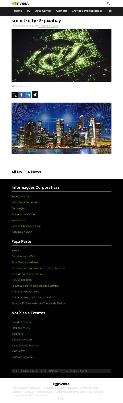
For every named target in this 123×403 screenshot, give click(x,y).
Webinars (17, 333)
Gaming (61, 11)
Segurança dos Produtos (70, 391)
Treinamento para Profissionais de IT (33, 297)
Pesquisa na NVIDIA (23, 214)
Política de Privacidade (26, 387)
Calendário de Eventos (25, 345)
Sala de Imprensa (22, 322)
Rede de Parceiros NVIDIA (27, 274)
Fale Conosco (95, 391)
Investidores (19, 220)
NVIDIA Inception (22, 279)
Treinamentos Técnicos (25, 291)
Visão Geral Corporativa (26, 202)
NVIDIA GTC (18, 351)
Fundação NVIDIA (22, 231)
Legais (29, 391)
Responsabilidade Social (26, 225)
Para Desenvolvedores (25, 262)
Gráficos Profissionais (87, 11)
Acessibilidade (44, 391)
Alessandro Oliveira (48, 25)
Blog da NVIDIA (21, 327)
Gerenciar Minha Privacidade (60, 387)
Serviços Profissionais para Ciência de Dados (38, 303)
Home (18, 11)
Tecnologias (19, 208)
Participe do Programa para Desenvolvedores (38, 268)
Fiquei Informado (22, 339)
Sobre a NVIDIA (21, 196)
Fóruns (16, 250)
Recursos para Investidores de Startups (35, 285)
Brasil (61, 398)
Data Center (43, 11)
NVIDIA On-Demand (23, 357)
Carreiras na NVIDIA (23, 256)
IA (28, 11)
